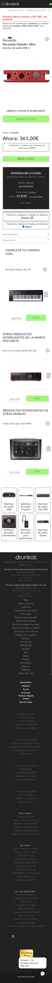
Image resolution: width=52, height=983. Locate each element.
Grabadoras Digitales (26, 792)
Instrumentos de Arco (26, 766)
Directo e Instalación (26, 780)
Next (46, 294)
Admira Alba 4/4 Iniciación (26, 873)
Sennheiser (25, 663)
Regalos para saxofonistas (26, 834)
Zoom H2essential (26, 859)
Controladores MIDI (26, 773)
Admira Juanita (26, 909)
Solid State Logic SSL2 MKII (17, 424)
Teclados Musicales (26, 714)
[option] (26, 77)
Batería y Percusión (26, 776)
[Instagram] (25, 936)
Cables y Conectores (26, 799)
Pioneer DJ (25, 642)
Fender (25, 659)
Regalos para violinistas (26, 831)
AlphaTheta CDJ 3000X (26, 919)
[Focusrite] (10, 42)
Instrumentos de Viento (26, 750)
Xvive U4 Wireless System (26, 849)
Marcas (26, 638)
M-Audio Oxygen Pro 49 (18, 270)
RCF (26, 652)
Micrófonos (26, 769)
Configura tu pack (26, 119)
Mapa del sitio (26, 673)
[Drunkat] (12, 4)
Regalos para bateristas (26, 827)
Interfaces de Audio (26, 728)
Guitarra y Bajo (26, 721)
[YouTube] (19, 936)
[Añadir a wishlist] (47, 39)
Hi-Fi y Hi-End (26, 795)
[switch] (6, 978)
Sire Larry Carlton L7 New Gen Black (26, 926)
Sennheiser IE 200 (26, 905)
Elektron (26, 670)
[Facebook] (8, 936)
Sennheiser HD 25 (26, 866)
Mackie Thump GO (26, 895)
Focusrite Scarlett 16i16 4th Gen (20, 351)
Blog (26, 600)
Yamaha (26, 649)
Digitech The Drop (26, 870)
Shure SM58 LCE (26, 877)
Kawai (26, 656)
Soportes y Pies (26, 802)
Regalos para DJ (26, 817)
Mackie (26, 666)
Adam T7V (26, 902)
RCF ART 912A (26, 856)
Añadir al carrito (26, 159)
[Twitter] (14, 937)
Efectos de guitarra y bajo (26, 743)
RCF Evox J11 (26, 916)
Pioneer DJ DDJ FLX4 (26, 852)
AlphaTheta (26, 645)
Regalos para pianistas (26, 824)
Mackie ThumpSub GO (26, 898)
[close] (44, 960)
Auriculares (26, 754)
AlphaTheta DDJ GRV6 (26, 863)
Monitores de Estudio (26, 725)
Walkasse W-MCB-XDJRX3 (26, 912)
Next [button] (48, 77)
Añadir (36, 318)
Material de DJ (26, 718)
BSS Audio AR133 (26, 880)
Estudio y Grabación (26, 740)
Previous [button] (4, 77)
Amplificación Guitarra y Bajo (26, 747)
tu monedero (36, 197)
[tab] (26, 235)
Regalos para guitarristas (26, 820)
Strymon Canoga (26, 923)
